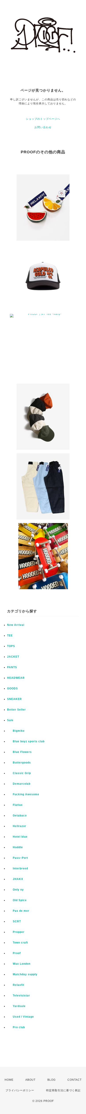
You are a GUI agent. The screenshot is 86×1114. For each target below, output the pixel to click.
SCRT (14, 921)
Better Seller (16, 709)
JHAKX (15, 879)
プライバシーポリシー (20, 1090)
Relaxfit (15, 984)
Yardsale (16, 1006)
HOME (9, 1079)
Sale (10, 720)
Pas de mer (18, 910)
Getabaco (17, 815)
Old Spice (17, 900)
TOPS (11, 646)
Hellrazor (16, 826)
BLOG (51, 1079)
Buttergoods (19, 762)
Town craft (17, 942)
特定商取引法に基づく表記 (63, 1090)
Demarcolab (18, 783)
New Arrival (15, 624)
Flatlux (15, 804)
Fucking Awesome (23, 794)
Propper (15, 932)
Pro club (16, 1027)
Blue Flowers (19, 752)
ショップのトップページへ (43, 118)
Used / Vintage (20, 1016)
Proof (14, 953)
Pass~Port (17, 857)
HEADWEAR (16, 677)
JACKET (13, 656)
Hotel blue (17, 836)
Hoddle (15, 847)
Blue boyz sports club (26, 741)
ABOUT (30, 1079)
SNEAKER (14, 699)
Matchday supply (22, 974)
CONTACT (74, 1079)
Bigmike (16, 730)
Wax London (18, 963)
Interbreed (17, 868)
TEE (10, 635)
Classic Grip (19, 773)
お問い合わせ (43, 127)
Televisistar (18, 995)
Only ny (15, 889)
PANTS (12, 667)
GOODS (12, 688)
